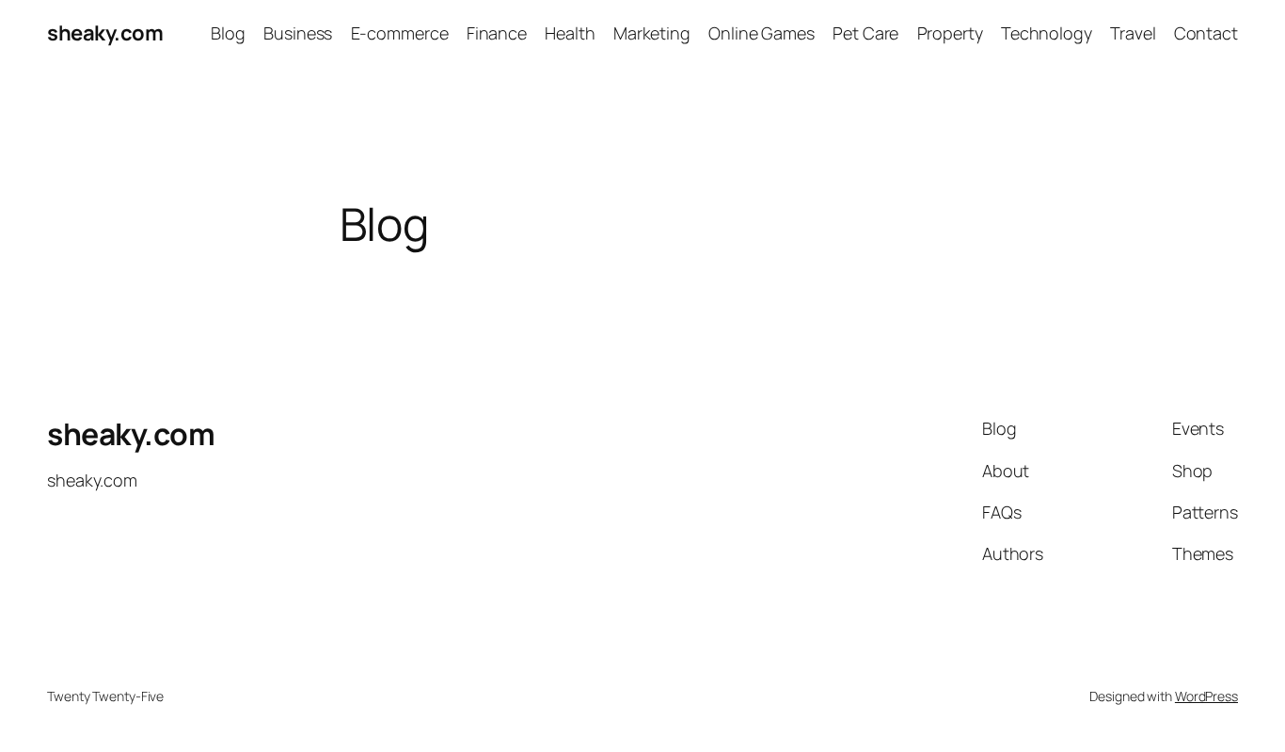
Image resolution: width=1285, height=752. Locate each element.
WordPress (1206, 696)
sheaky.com (105, 33)
